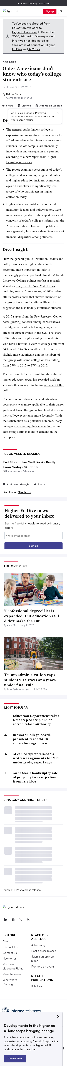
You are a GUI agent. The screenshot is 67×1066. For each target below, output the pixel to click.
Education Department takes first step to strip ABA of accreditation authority (36, 720)
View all (9, 890)
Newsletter (9, 958)
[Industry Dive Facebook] (13, 920)
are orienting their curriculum (33, 426)
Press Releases (12, 974)
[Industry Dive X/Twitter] (20, 920)
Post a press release (28, 890)
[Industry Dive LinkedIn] (5, 920)
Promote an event (42, 966)
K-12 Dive (34, 49)
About (6, 941)
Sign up (50, 11)
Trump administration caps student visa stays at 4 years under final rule (30, 680)
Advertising (38, 945)
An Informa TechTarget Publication (33, 3)
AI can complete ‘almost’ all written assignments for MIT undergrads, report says (36, 758)
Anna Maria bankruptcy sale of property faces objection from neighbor (35, 777)
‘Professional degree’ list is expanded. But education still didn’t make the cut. (31, 616)
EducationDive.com (25, 28)
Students (24, 492)
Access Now (15, 1058)
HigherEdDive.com (24, 32)
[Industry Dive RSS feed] (28, 920)
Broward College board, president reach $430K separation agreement (32, 739)
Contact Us (10, 953)
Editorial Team (11, 947)
